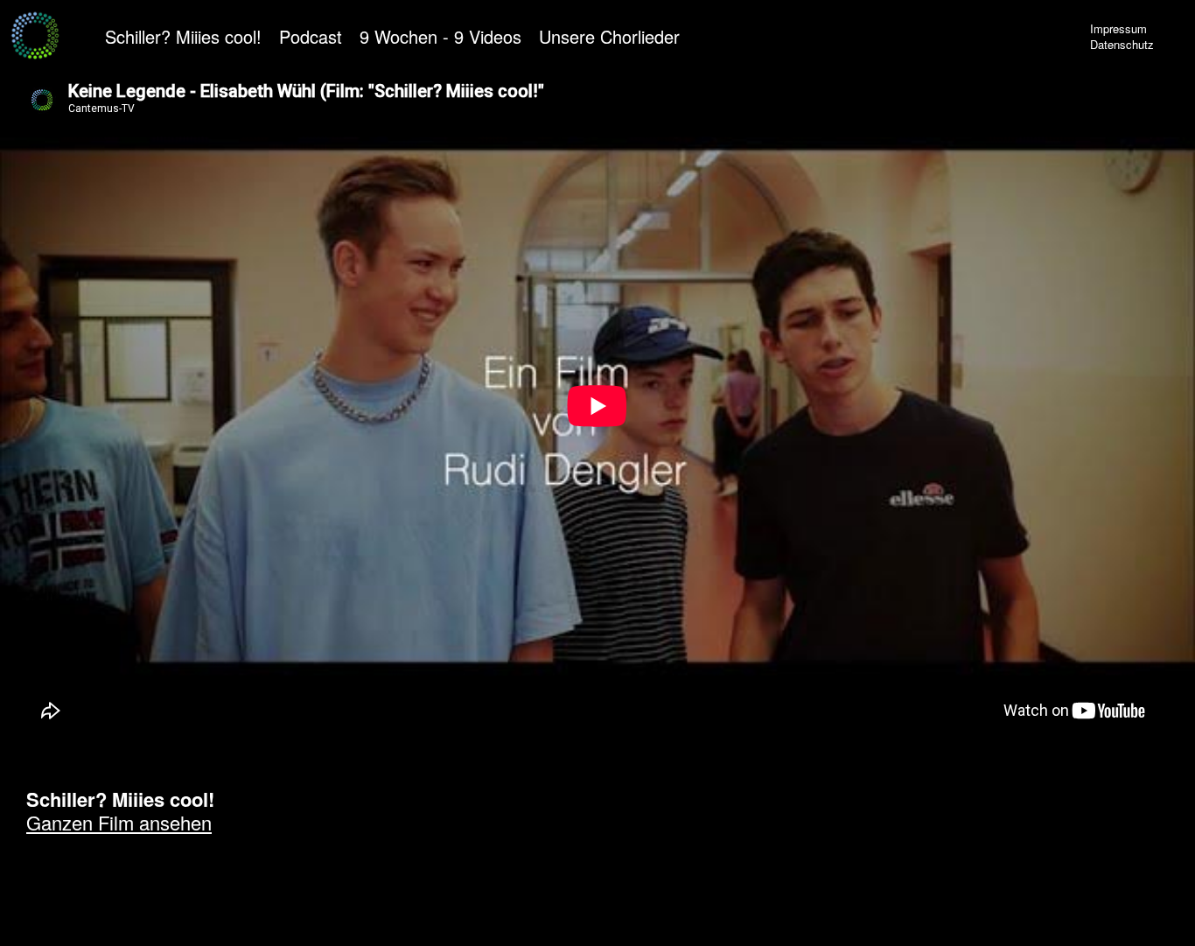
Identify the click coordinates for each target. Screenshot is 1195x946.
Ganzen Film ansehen (119, 822)
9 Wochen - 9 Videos (440, 36)
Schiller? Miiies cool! (183, 36)
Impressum (1118, 28)
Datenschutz (1122, 44)
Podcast (310, 36)
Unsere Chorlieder (609, 36)
